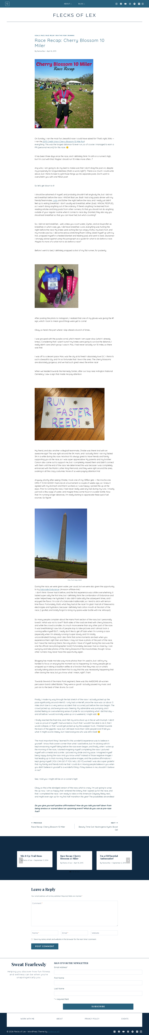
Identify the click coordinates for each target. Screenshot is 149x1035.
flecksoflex (41, 51)
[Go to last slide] (21, 860)
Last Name (59, 988)
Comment (37, 903)
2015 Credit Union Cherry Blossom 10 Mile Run (63, 141)
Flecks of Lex (27, 860)
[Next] (128, 860)
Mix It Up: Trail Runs (31, 855)
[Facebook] (121, 4)
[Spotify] (134, 4)
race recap (50, 35)
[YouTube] (125, 4)
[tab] (70, 871)
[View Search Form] (7, 4)
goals (37, 35)
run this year (61, 35)
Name (35, 933)
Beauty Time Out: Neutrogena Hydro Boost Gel (98, 826)
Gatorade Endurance (49, 589)
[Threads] (143, 4)
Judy (55, 200)
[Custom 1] (141, 1031)
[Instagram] (116, 4)
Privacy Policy (92, 1019)
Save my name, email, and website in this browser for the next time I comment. (65, 939)
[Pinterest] (130, 4)
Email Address (61, 967)
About (60, 1019)
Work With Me (27, 1019)
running (71, 35)
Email (65, 933)
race (43, 35)
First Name (59, 978)
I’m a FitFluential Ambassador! (109, 857)
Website (95, 933)
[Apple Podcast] (139, 4)
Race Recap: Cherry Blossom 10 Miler (48, 825)
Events (125, 1019)
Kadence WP (54, 1031)
